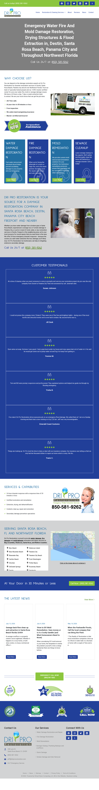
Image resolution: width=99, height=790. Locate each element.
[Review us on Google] (86, 3)
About (70, 12)
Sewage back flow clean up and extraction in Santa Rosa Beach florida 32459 (18, 630)
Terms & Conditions (69, 773)
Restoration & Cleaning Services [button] (53, 12)
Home (38, 12)
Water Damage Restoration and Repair (49, 732)
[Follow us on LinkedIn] (80, 3)
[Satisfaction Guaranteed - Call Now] (87, 711)
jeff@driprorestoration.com (17, 759)
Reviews (77, 12)
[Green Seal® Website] (9, 711)
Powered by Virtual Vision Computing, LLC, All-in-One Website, (46, 776)
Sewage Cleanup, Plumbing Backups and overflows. (50, 747)
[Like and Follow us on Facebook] (61, 3)
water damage (36, 538)
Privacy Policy (55, 773)
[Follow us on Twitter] (74, 3)
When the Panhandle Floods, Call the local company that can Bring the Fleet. (80, 630)
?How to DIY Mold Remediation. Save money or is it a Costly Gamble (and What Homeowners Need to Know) (49, 633)
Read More (11, 657)
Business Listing (72, 776)
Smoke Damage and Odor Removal (48, 757)
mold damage (18, 540)
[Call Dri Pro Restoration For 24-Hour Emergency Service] (73, 499)
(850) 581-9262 (60, 62)
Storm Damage (42, 752)
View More (88, 600)
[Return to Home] (18, 738)
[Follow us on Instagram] (67, 3)
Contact (91, 12)
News (84, 12)
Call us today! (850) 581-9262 (15, 3)
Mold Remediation (43, 741)
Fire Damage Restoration (45, 737)
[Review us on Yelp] (92, 3)
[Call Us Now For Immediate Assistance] (26, 125)
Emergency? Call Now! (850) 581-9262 (49, 676)
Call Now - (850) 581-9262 (82, 583)
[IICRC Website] (36, 711)
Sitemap (38, 773)
